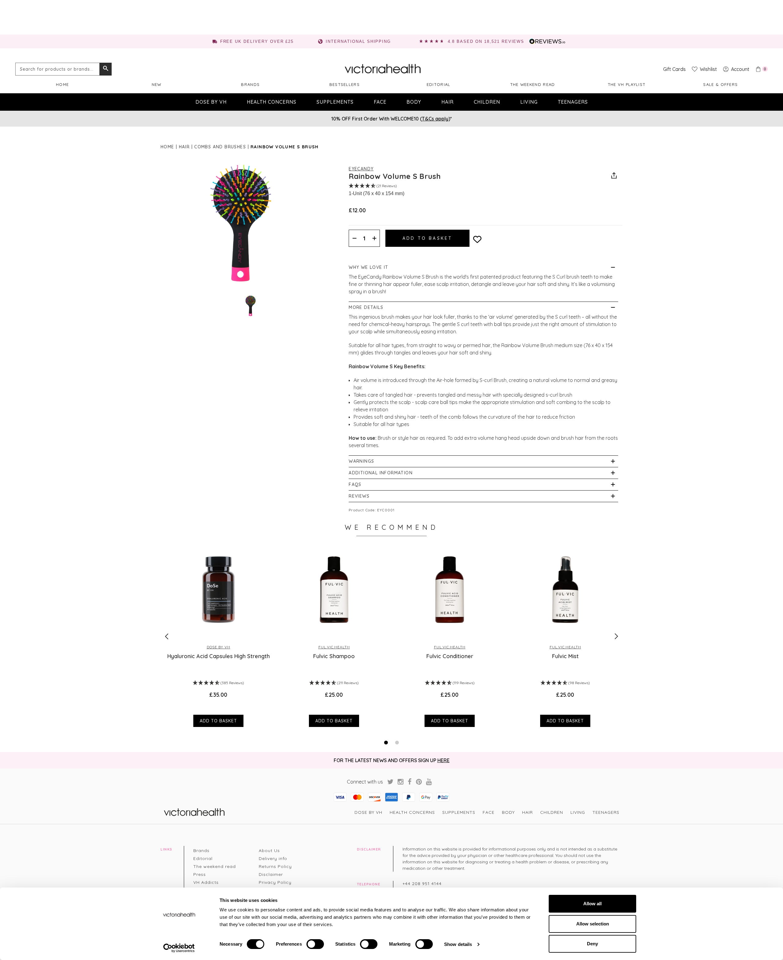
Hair (447, 102)
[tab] (386, 742)
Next (616, 636)
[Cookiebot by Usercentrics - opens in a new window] (179, 948)
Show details (458, 944)
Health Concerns (271, 102)
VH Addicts (206, 882)
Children (487, 102)
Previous (167, 636)
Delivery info (273, 858)
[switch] (315, 944)
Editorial (439, 84)
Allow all (592, 903)
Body (413, 102)
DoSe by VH (211, 102)
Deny (592, 943)
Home (62, 84)
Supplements (335, 102)
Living (529, 102)
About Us (269, 850)
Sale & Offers (720, 84)
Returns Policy (275, 866)
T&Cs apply (435, 119)
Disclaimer (271, 874)
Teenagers (573, 102)
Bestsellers (344, 84)
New (156, 84)
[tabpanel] (218, 636)
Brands (250, 84)
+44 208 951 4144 (422, 883)
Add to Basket (218, 721)
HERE (443, 760)
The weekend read (532, 84)
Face (380, 102)
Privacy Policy (275, 882)
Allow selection (592, 923)
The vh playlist (627, 84)
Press (199, 874)
